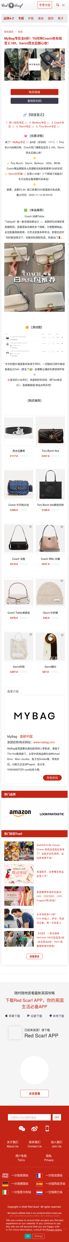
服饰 (51, 18)
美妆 (41, 18)
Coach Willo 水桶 (50, 558)
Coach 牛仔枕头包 (18, 504)
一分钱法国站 (53, 1175)
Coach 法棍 (18, 558)
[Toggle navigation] (63, 5)
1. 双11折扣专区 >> (17, 122)
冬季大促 (44, 5)
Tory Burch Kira (50, 450)
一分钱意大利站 (21, 1192)
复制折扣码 (34, 101)
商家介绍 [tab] (13, 691)
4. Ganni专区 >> (25, 126)
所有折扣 (52, 778)
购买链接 (34, 92)
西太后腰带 (19, 450)
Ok (27, 1236)
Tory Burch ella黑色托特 (50, 504)
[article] (20, 812)
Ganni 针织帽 (50, 612)
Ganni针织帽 (15, 173)
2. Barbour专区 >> (39, 122)
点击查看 (34, 1093)
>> (25, 173)
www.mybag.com (44, 742)
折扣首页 (8, 31)
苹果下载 (14, 1016)
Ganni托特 (19, 666)
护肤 (31, 18)
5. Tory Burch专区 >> (48, 126)
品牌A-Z (9, 18)
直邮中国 (26, 736)
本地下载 (58, 1016)
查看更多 (34, 956)
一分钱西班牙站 (55, 1183)
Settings (38, 1236)
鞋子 (61, 18)
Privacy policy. (54, 1229)
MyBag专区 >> (21, 142)
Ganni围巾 (50, 666)
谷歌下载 (36, 1016)
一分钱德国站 (19, 1183)
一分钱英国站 (19, 1175)
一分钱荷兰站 (53, 1192)
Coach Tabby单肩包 (19, 612)
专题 (21, 18)
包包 (20, 31)
